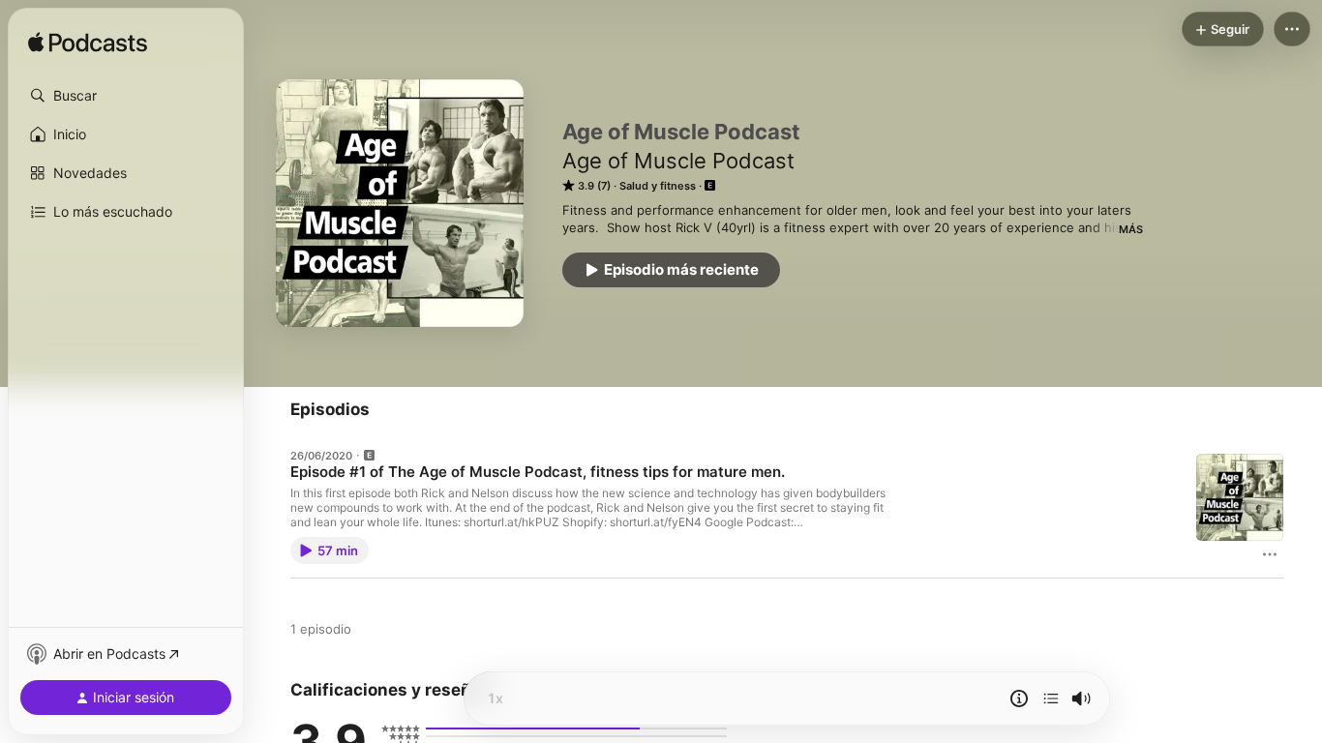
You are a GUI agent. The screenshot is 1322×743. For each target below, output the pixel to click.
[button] (125, 95)
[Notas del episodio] (1019, 698)
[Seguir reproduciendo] (1051, 698)
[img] (87, 43)
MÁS (1131, 229)
